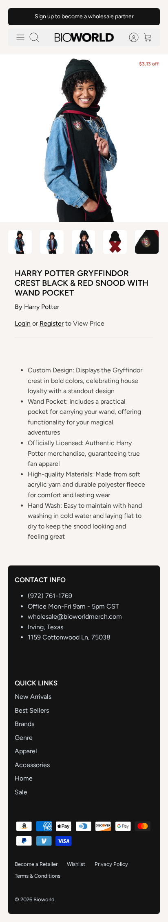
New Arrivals (33, 696)
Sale (21, 792)
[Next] (148, 17)
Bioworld (44, 899)
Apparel (26, 751)
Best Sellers (32, 710)
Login (23, 323)
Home (24, 778)
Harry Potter (41, 307)
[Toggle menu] (20, 37)
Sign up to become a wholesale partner (84, 16)
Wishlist (76, 864)
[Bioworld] (84, 37)
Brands (24, 724)
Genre (24, 738)
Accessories (32, 765)
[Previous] (19, 17)
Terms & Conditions (37, 876)
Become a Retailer (36, 864)
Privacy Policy (111, 864)
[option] (84, 138)
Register (52, 323)
